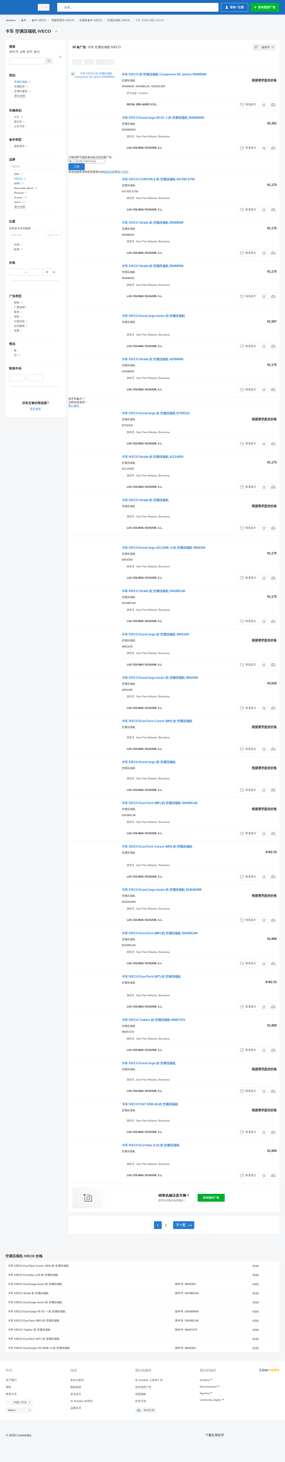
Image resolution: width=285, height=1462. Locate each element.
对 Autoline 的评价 (81, 1401)
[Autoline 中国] (19, 7)
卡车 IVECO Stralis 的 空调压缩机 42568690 (152, 359)
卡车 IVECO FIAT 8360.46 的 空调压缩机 (150, 1104)
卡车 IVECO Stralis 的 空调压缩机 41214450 (152, 456)
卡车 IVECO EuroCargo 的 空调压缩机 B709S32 (156, 413)
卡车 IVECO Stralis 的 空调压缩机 (145, 500)
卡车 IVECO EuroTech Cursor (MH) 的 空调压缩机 (157, 721)
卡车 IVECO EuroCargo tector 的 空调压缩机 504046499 (161, 889)
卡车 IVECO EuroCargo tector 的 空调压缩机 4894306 (160, 677)
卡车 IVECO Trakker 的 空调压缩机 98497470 (153, 1019)
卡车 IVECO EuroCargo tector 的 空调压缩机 (153, 316)
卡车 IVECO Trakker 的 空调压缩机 (29, 1329)
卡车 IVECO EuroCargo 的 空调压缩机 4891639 (155, 634)
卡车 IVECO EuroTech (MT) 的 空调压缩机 (151, 976)
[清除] (60, 56)
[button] (264, 104)
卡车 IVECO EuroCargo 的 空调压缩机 (149, 762)
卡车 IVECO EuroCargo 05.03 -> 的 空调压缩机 (37, 1311)
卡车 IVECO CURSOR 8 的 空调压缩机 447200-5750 (158, 179)
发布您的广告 (211, 1197)
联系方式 (11, 1394)
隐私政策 (109, 171)
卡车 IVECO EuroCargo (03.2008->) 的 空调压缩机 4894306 (163, 547)
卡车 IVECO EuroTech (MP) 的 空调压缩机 (34, 1320)
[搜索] (61, 7)
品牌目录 (75, 1408)
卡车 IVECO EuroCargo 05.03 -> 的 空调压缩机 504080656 (163, 117)
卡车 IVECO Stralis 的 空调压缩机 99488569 (152, 222)
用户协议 (122, 171)
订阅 (76, 166)
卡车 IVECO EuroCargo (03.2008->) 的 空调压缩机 (39, 1347)
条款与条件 (77, 1380)
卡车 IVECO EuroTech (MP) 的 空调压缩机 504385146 (160, 803)
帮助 (8, 1387)
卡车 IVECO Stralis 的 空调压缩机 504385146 (153, 591)
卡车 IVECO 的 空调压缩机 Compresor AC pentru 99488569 (164, 74)
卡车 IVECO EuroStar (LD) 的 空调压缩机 (151, 1145)
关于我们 (11, 1380)
